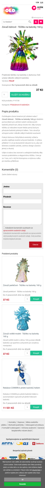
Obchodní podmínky (16, 425)
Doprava (21, 422)
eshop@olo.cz (38, 17)
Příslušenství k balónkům (19, 105)
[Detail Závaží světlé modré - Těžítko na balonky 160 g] (22, 318)
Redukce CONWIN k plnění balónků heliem (21, 388)
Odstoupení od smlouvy (35, 425)
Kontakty (12, 422)
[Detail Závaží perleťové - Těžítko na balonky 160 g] (22, 270)
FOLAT (11, 81)
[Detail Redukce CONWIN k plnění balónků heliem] (22, 372)
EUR (41, 2)
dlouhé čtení (36, 470)
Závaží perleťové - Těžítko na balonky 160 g (22, 285)
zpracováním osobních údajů (14, 230)
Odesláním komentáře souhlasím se (18, 229)
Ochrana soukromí (29, 428)
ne (22, 479)
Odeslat (35, 244)
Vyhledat (29, 22)
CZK (37, 2)
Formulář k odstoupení (11, 428)
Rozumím (22, 484)
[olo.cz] (11, 10)
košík (40, 8)
